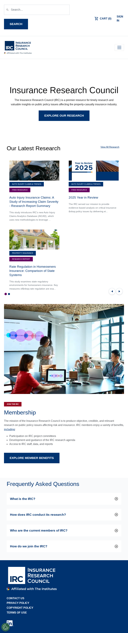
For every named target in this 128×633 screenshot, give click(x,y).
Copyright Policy (20, 607)
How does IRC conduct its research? (38, 514)
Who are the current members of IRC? (39, 530)
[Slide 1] (5, 294)
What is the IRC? (22, 499)
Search (16, 24)
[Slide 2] (9, 294)
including (9, 429)
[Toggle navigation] (119, 47)
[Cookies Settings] (5, 627)
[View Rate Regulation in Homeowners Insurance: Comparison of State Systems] (34, 239)
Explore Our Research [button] (64, 115)
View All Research (109, 147)
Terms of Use (17, 612)
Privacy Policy (18, 603)
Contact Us (15, 598)
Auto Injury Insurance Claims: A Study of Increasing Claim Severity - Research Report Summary (33, 202)
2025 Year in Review (83, 197)
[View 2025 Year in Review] (94, 170)
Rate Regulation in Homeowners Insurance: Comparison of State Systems (32, 271)
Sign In (120, 18)
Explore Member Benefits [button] (32, 458)
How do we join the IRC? (28, 546)
